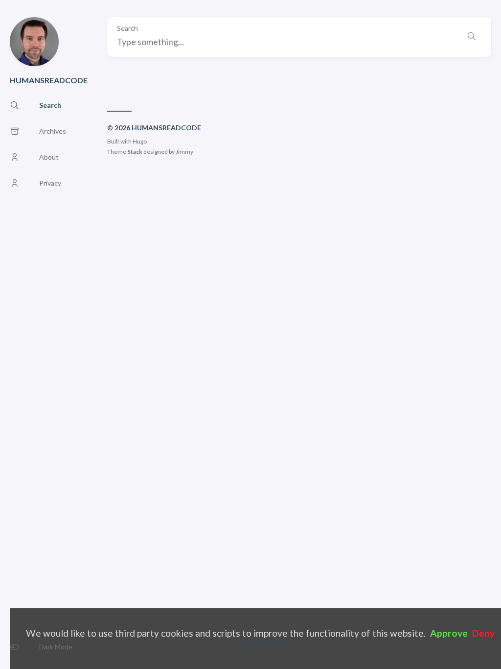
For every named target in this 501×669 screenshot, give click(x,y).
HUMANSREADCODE (49, 80)
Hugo (140, 141)
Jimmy (184, 151)
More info (261, 644)
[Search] (471, 37)
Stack (134, 151)
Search (127, 28)
